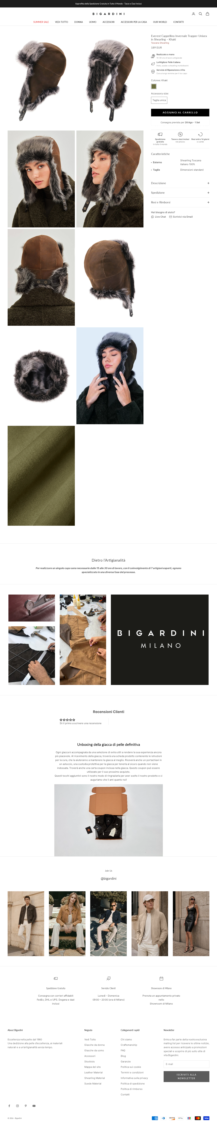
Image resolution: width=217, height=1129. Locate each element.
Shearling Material (94, 1078)
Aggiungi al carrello (180, 112)
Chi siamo (126, 1039)
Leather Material (93, 1072)
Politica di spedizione (133, 1083)
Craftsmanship (129, 1044)
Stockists (89, 1061)
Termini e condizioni (132, 1072)
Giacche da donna (94, 1044)
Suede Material (92, 1083)
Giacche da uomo (94, 1050)
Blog (123, 1055)
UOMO (92, 22)
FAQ (123, 1050)
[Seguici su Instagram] (17, 1105)
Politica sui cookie (131, 1066)
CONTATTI (178, 22)
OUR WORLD (160, 22)
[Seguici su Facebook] (9, 1105)
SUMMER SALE (41, 22)
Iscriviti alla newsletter (186, 1076)
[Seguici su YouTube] (34, 1105)
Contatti (125, 1094)
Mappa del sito (92, 1066)
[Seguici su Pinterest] (25, 1105)
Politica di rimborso (131, 1088)
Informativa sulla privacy (134, 1078)
